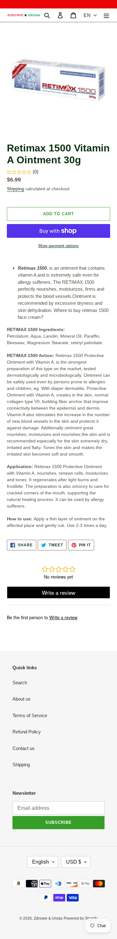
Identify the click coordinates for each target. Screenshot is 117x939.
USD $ (73, 862)
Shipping (15, 188)
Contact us (23, 748)
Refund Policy (26, 731)
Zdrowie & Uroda (48, 918)
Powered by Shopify (81, 918)
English (40, 862)
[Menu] (106, 15)
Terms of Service (29, 715)
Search (19, 682)
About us (21, 699)
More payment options (58, 245)
